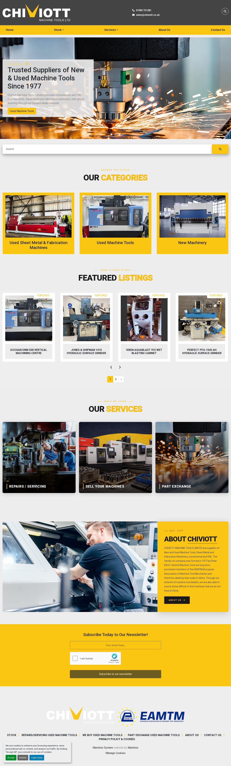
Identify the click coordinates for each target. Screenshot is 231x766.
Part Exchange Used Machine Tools (154, 735)
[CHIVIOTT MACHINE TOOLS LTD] (80, 714)
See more (40, 223)
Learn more (36, 757)
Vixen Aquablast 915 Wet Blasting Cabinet (86, 351)
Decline (22, 757)
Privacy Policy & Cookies (117, 739)
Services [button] (110, 29)
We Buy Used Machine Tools (102, 735)
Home (10, 29)
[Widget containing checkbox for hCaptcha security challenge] (95, 658)
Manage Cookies (115, 753)
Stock (58, 29)
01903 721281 (143, 10)
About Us (164, 29)
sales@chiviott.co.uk (148, 15)
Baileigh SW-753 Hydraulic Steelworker (202, 351)
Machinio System (103, 747)
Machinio (133, 747)
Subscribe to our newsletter (115, 674)
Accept (11, 757)
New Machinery (19, 111)
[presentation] (111, 367)
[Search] (220, 149)
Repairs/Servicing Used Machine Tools (49, 735)
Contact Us (218, 29)
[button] (59, 30)
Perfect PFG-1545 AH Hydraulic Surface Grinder (144, 351)
